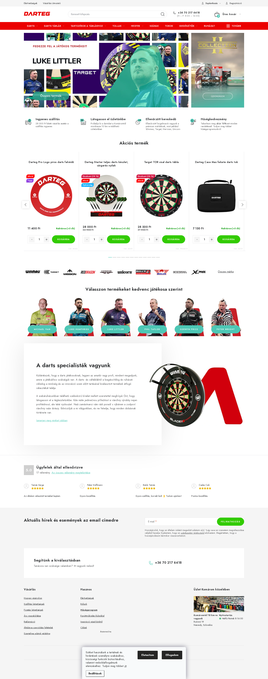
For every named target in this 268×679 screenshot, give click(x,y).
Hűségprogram (88, 609)
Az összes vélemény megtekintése (71, 472)
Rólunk (83, 604)
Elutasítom (147, 655)
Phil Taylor (152, 329)
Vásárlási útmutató (51, 3)
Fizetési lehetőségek (33, 609)
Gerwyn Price (189, 329)
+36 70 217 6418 (188, 12)
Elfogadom (172, 655)
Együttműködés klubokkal (92, 615)
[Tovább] (233, 26)
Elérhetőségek (30, 3)
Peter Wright (226, 329)
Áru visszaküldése (32, 615)
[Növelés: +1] (46, 239)
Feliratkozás (230, 521)
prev (25, 204)
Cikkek (83, 627)
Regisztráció (236, 3)
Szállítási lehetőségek (34, 604)
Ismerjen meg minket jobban (51, 420)
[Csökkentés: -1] (32, 239)
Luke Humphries (79, 329)
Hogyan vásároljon (33, 598)
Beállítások (95, 673)
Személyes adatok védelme (37, 633)
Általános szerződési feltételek (38, 627)
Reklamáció (29, 621)
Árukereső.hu (105, 632)
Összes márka (226, 271)
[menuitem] (32, 26)
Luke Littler (115, 329)
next (242, 204)
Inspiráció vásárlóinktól (91, 621)
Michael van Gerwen (42, 330)
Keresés (162, 14)
